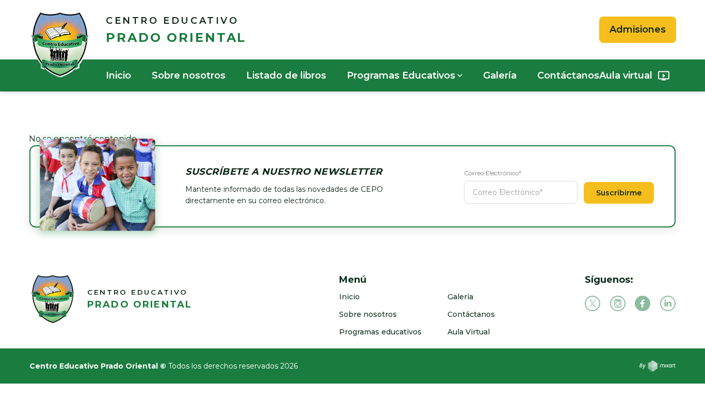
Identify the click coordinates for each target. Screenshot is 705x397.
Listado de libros (286, 75)
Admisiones (638, 29)
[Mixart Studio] (657, 366)
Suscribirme (619, 192)
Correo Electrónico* (492, 173)
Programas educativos (380, 332)
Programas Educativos (401, 75)
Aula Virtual (468, 332)
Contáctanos (568, 75)
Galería (500, 75)
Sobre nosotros (189, 75)
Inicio (118, 75)
